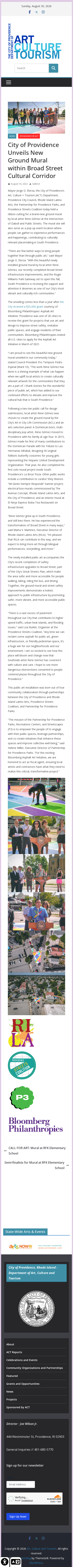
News (12, 136)
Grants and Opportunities (22, 1383)
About (10, 1344)
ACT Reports (14, 1352)
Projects (11, 1399)
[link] (5, 1562)
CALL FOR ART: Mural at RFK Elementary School (37, 1150)
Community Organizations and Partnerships (34, 1368)
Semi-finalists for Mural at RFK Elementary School (34, 1165)
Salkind (36, 183)
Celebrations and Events (21, 1360)
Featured (12, 1376)
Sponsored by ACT (29, 136)
